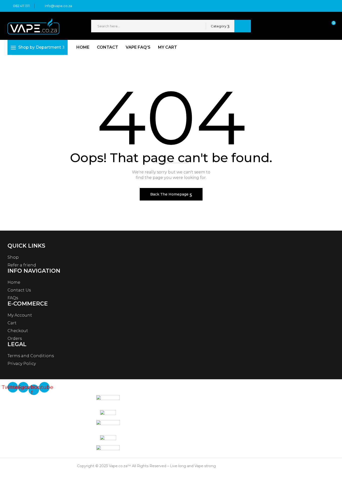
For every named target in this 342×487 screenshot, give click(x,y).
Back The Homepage (170, 194)
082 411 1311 (21, 6)
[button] (329, 26)
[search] (242, 26)
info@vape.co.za (58, 6)
